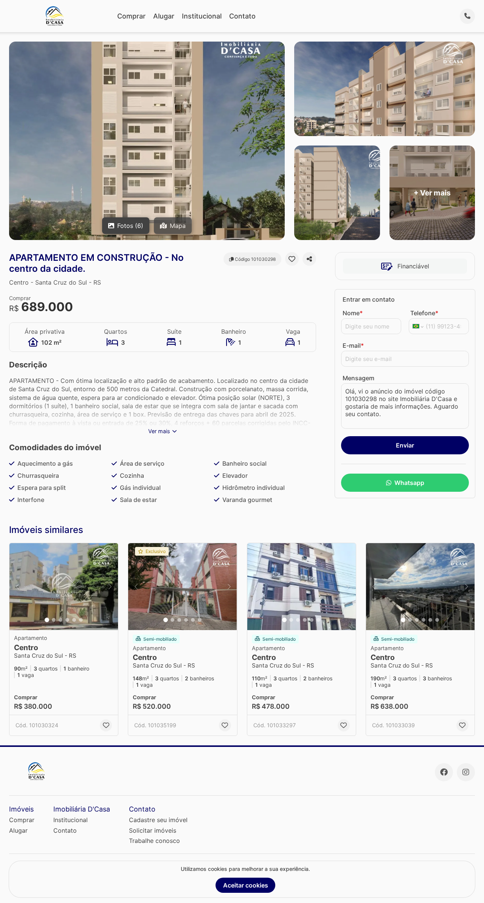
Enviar (405, 445)
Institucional (202, 16)
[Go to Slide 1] (47, 620)
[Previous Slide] (17, 586)
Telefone (424, 313)
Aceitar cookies (245, 885)
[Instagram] (466, 772)
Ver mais (159, 431)
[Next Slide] (110, 586)
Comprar (131, 16)
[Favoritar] (292, 259)
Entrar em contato (369, 299)
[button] (63, 586)
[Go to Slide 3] (60, 620)
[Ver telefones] (467, 16)
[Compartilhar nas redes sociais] (309, 259)
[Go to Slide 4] (67, 620)
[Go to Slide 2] (54, 620)
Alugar (163, 16)
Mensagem (358, 378)
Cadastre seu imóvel (158, 820)
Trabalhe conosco (154, 840)
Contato (242, 16)
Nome (353, 313)
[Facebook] (444, 772)
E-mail (353, 345)
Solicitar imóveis (152, 830)
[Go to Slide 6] (81, 620)
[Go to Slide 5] (74, 620)
